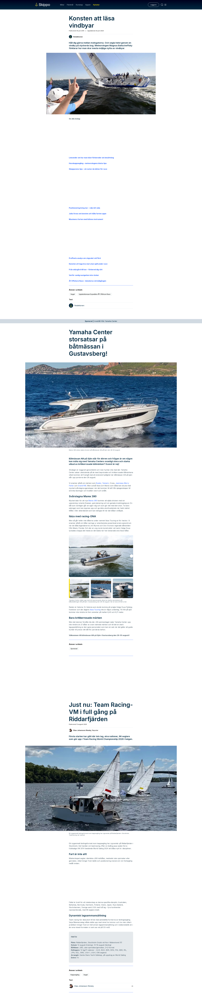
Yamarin (105, 483)
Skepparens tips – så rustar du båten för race (88, 169)
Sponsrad (74, 648)
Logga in (153, 5)
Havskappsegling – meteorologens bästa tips (88, 163)
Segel (73, 294)
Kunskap (79, 5)
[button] (101, 83)
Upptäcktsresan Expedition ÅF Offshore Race (94, 294)
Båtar (62, 5)
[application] (101, 83)
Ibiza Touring (95, 610)
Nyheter (96, 5)
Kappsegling (75, 975)
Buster (98, 483)
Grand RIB (82, 486)
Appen (88, 5)
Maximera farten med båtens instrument (86, 219)
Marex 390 (92, 501)
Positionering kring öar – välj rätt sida (84, 208)
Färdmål (70, 5)
